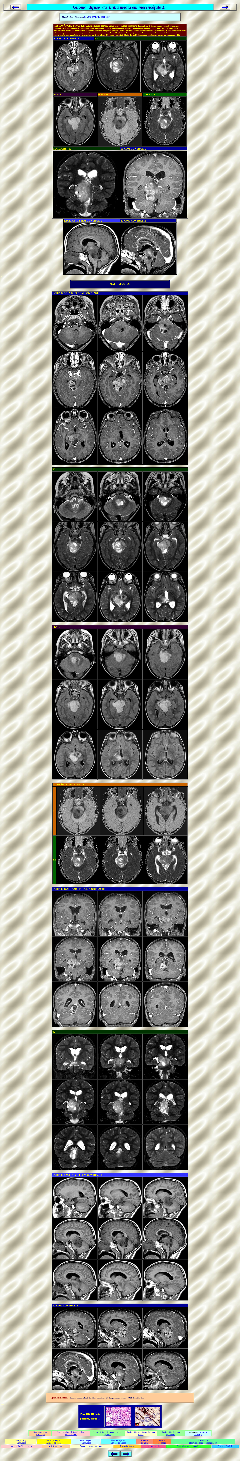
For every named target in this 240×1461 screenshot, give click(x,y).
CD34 (102, 17)
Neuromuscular (153, 1446)
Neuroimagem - (118, 1440)
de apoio (162, 1443)
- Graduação (20, 1443)
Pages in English (225, 1446)
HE (89, 17)
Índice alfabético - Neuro (21, 1446)
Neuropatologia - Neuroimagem (203, 1443)
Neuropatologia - (53, 1440)
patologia (198, 1434)
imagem (203, 1432)
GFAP (94, 17)
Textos (162, 1440)
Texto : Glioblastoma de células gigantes (107, 1433)
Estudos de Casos (118, 1443)
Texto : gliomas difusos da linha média (141, 1433)
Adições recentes (55, 1446)
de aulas (144, 1443)
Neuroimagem (85, 1440)
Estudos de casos (53, 1443)
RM (85, 17)
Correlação (203, 1440)
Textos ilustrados (127, 1446)
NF (98, 17)
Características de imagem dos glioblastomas (70, 1433)
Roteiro (144, 1440)
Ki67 (108, 17)
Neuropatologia (21, 1440)
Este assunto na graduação (40, 1433)
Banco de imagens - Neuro (91, 1446)
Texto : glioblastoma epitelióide (171, 1433)
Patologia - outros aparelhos (189, 1446)
